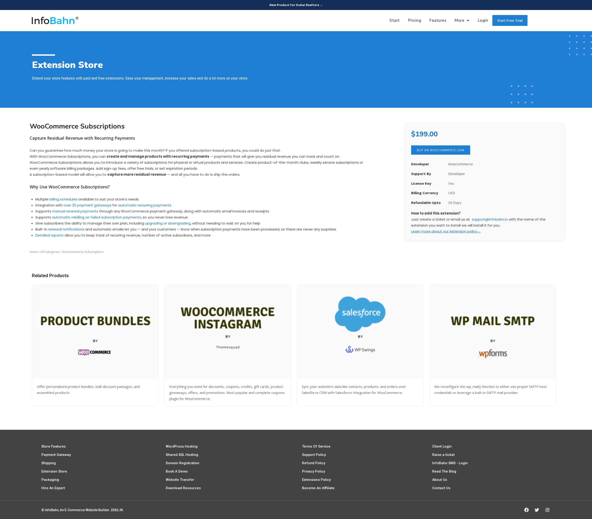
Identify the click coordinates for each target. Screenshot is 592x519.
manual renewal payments (75, 211)
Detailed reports (49, 235)
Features (437, 20)
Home (34, 252)
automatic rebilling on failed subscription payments (96, 217)
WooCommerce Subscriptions (77, 126)
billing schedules (63, 199)
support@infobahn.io (490, 219)
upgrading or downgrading (168, 223)
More (459, 20)
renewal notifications (66, 229)
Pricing (414, 20)
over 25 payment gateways (87, 205)
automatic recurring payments (144, 205)
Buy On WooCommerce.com (440, 150)
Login (483, 20)
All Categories (50, 252)
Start (394, 20)
